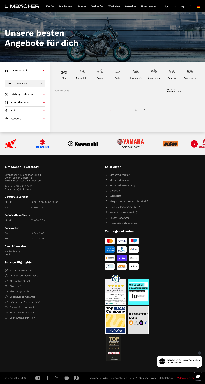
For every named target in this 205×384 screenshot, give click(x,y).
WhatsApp (56, 377)
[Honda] (11, 144)
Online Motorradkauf (22, 307)
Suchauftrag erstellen (22, 317)
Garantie (115, 190)
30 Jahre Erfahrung (21, 270)
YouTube (66, 378)
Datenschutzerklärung (124, 378)
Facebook (47, 378)
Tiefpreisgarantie (19, 291)
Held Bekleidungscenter (123, 206)
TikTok (76, 378)
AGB (105, 378)
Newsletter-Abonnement (124, 223)
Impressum (94, 378)
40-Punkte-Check (20, 280)
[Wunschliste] (166, 6)
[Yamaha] (130, 144)
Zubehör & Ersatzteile (122, 212)
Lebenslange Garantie (22, 296)
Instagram (37, 378)
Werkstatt (115, 195)
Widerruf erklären (186, 378)
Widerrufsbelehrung (162, 378)
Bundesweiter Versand (22, 312)
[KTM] (170, 144)
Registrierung (12, 251)
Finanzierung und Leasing (25, 302)
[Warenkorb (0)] (182, 6)
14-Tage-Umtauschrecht (24, 275)
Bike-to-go (16, 286)
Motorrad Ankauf (120, 180)
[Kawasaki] (83, 144)
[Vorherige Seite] (111, 110)
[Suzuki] (42, 144)
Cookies (143, 378)
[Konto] (174, 6)
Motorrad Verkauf (120, 174)
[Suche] (190, 6)
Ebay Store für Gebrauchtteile (127, 201)
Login (8, 254)
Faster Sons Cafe (120, 217)
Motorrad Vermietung (122, 185)
